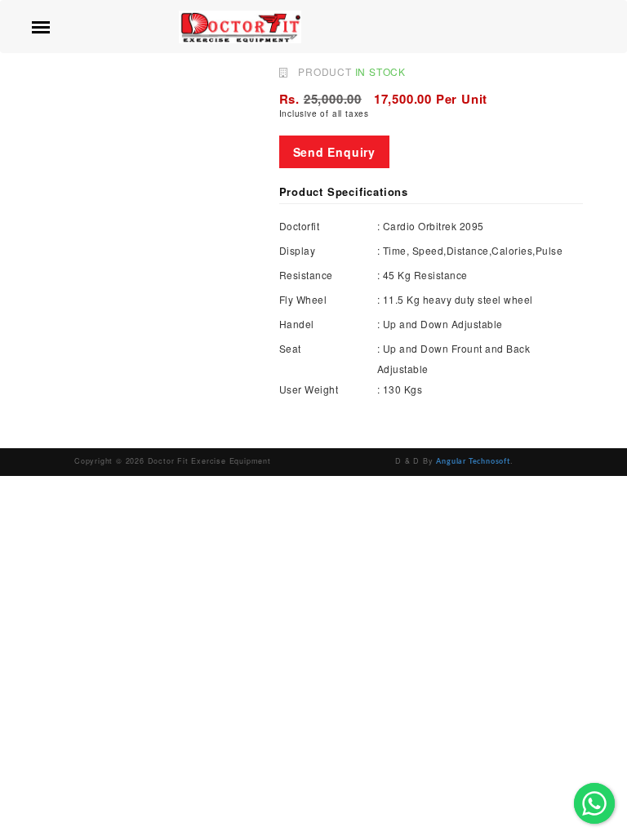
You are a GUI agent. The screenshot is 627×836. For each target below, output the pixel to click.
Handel (296, 324)
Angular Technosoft (472, 461)
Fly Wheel (303, 299)
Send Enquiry (334, 152)
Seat (290, 348)
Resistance (306, 275)
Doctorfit (299, 226)
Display (297, 250)
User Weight (309, 389)
